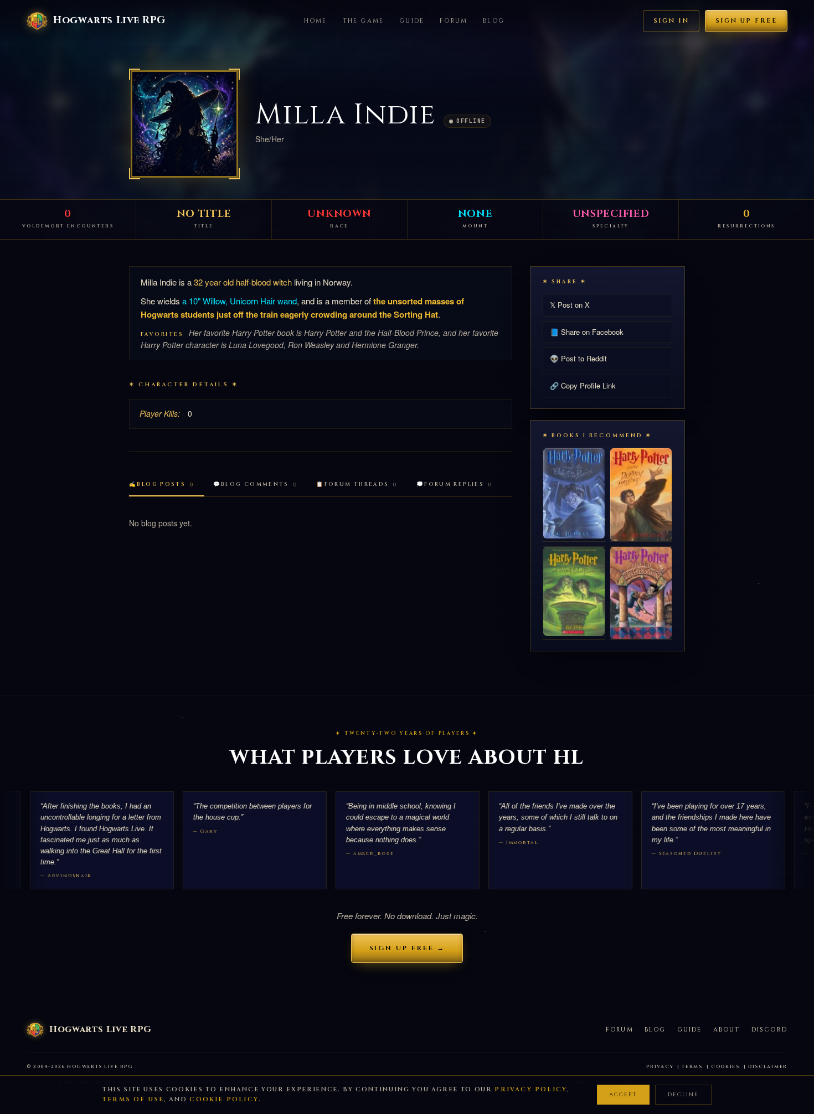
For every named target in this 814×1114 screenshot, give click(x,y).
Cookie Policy (224, 1099)
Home (315, 21)
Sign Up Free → (407, 948)
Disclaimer (767, 1067)
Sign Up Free (746, 21)
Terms (692, 1067)
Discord (769, 1029)
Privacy (659, 1067)
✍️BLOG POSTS (161, 484)
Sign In (671, 21)
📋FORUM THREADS (357, 484)
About (726, 1029)
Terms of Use (133, 1099)
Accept (623, 1095)
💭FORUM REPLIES (454, 484)
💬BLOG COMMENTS (255, 484)
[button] (184, 124)
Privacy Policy (530, 1089)
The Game (363, 21)
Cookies (725, 1067)
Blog (493, 21)
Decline (683, 1095)
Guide (411, 21)
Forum (453, 21)
